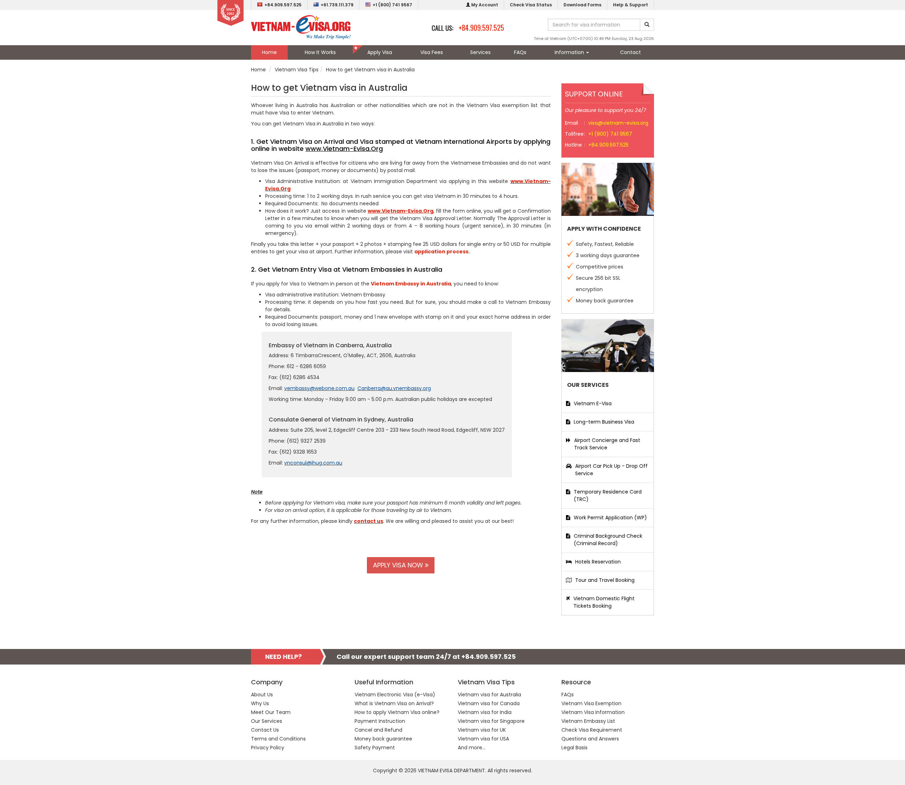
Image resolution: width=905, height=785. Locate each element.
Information (570, 52)
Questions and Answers (590, 738)
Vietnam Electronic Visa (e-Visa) (395, 694)
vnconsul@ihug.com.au (313, 462)
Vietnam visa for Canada (489, 703)
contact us (368, 521)
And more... (471, 747)
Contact (630, 52)
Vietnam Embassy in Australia (411, 283)
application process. (442, 251)
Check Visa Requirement (591, 729)
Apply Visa (379, 52)
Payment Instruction (380, 721)
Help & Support (630, 5)
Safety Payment (375, 747)
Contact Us (265, 729)
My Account (484, 5)
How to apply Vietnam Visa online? (397, 712)
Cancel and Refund (378, 729)
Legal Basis (574, 747)
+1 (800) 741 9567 (392, 5)
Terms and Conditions (278, 738)
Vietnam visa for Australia (489, 694)
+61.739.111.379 (337, 5)
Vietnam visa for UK (482, 729)
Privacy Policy (267, 747)
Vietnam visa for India (485, 712)
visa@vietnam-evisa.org (618, 122)
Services (480, 52)
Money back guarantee (383, 738)
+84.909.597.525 (283, 5)
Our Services (266, 721)
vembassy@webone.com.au (319, 388)
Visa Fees (431, 52)
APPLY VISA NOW (399, 565)
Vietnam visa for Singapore (491, 721)
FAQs (520, 52)
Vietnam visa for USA (483, 738)
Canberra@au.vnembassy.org (394, 388)
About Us (262, 694)
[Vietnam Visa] (301, 26)
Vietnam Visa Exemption (591, 703)
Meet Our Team (271, 712)
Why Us (260, 703)
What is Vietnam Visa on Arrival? (394, 703)
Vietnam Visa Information (593, 712)
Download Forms (582, 5)
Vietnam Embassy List (588, 721)
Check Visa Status (531, 5)
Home (269, 52)
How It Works (320, 52)
